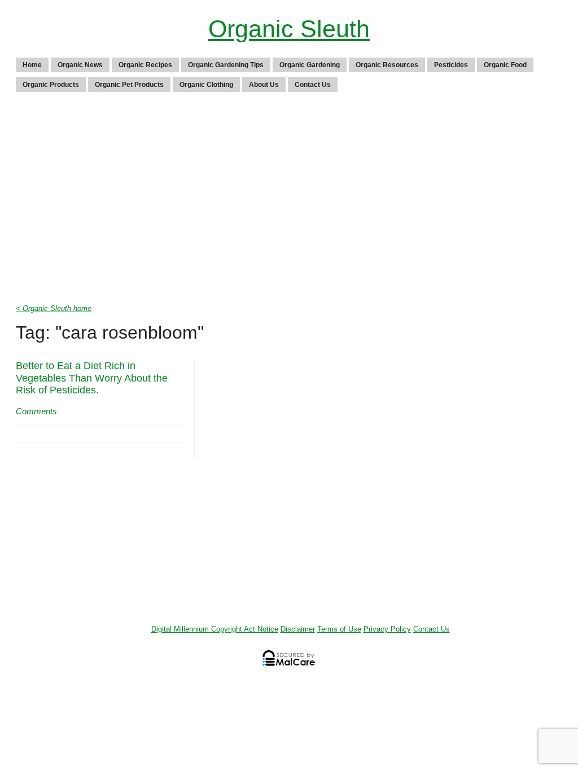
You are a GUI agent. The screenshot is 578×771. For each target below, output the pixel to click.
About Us (264, 85)
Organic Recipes (145, 65)
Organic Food (505, 65)
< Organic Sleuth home (53, 308)
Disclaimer (298, 629)
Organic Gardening (309, 65)
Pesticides (451, 65)
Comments (36, 411)
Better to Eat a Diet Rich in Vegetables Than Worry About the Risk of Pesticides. (92, 378)
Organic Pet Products (129, 85)
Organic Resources (387, 65)
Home (32, 65)
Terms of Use (339, 629)
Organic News (80, 65)
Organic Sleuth (289, 29)
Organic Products (51, 85)
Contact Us (313, 85)
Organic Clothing (206, 85)
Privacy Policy (387, 629)
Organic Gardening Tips (226, 65)
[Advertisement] (289, 201)
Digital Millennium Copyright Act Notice (214, 629)
